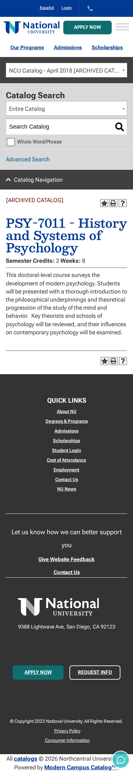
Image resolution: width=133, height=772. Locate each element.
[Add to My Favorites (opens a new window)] (104, 203)
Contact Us (66, 479)
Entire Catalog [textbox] (27, 108)
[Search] (119, 127)
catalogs (25, 758)
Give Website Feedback (66, 559)
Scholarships (107, 47)
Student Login (66, 450)
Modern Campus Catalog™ (80, 767)
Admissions (68, 47)
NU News (66, 488)
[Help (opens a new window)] (123, 203)
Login (67, 8)
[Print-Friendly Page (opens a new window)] (113, 203)
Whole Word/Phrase (39, 142)
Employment (66, 469)
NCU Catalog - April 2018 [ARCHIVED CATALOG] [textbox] (68, 70)
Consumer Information (67, 740)
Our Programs (27, 47)
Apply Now (87, 27)
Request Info (95, 672)
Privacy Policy (67, 730)
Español (47, 8)
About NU (67, 411)
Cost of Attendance (66, 460)
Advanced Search (28, 159)
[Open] (122, 27)
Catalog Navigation (38, 179)
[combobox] (66, 70)
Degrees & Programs (67, 421)
